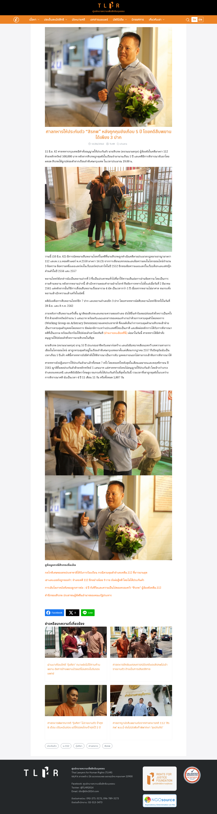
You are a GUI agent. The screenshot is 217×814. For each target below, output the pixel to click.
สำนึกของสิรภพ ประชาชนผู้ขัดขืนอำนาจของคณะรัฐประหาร (78, 595)
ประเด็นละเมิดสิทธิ (54, 19)
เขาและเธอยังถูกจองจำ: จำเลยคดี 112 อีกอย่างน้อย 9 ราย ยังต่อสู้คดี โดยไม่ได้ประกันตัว (94, 580)
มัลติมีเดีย (118, 19)
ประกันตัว (51, 746)
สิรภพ (107, 746)
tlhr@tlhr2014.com (89, 791)
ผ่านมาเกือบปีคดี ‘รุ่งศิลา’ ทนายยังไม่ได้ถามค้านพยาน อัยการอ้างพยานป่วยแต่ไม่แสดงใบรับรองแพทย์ (73, 669)
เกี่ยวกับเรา (155, 19)
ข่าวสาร (123, 143)
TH (194, 19)
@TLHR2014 (86, 787)
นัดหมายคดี (78, 19)
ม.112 (66, 746)
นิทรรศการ (138, 19)
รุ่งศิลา (79, 746)
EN (200, 19)
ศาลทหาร (93, 746)
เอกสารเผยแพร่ (99, 19)
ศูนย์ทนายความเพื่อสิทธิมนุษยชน (108, 11)
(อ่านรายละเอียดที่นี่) (116, 333)
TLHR (112, 143)
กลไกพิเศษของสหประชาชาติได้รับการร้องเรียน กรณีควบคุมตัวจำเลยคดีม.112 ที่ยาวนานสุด (96, 573)
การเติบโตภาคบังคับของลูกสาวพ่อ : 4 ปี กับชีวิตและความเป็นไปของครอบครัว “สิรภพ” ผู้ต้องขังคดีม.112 (103, 588)
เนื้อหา (32, 19)
